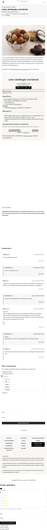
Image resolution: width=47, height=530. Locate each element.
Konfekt (13, 7)
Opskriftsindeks (9, 443)
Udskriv (35, 130)
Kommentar (5, 392)
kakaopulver (18, 104)
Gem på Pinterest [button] (15, 130)
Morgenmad (23, 438)
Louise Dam (26, 132)
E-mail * (1, 518)
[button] (2, 11)
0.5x (18, 87)
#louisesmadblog (7, 137)
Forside (3, 7)
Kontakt (38, 440)
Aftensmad (23, 443)
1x (22, 87)
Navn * (1, 513)
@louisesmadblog (28, 135)
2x (26, 87)
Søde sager (23, 448)
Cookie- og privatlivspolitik (38, 438)
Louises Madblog (24, 480)
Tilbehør (23, 445)
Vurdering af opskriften (7, 371)
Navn (3, 412)
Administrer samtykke (38, 444)
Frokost (23, 440)
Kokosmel (14, 107)
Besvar (41, 261)
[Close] (1, 488)
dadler (16, 99)
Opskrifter (8, 7)
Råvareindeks (9, 445)
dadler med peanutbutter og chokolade (20, 69)
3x (29, 87)
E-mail (3, 417)
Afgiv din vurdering (8, 523)
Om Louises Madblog (9, 440)
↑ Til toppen (23, 430)
